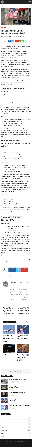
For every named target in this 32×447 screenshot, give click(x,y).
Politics (2, 427)
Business (4, 27)
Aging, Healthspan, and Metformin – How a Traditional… (18, 380)
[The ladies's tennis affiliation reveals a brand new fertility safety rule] (23, 329)
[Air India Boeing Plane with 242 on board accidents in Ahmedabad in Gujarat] (9, 329)
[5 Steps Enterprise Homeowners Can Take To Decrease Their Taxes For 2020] (4, 387)
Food (2, 436)
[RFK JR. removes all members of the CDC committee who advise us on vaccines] (23, 348)
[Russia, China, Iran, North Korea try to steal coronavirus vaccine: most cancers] (4, 407)
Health (2, 424)
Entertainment (4, 421)
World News (4, 430)
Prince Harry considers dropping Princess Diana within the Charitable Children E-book (8, 311)
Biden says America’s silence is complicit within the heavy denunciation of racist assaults (23, 310)
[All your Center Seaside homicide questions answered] (4, 394)
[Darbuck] (9, 348)
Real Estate (3, 433)
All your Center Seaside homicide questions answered (17, 393)
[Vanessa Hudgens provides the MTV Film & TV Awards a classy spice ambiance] (4, 400)
